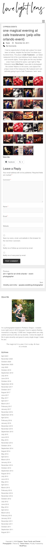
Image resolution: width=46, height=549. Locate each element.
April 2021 (4, 356)
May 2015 (4, 440)
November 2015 (7, 429)
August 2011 (5, 532)
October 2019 (6, 370)
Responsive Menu (43, 21)
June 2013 (5, 479)
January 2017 (6, 409)
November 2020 (7, 359)
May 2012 (4, 507)
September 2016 (7, 415)
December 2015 (7, 426)
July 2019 (4, 375)
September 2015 (7, 431)
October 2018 (6, 381)
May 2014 (4, 454)
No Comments (11, 46)
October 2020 (6, 361)
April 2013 (4, 485)
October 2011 (6, 527)
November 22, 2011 (22, 43)
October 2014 (6, 445)
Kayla (7, 43)
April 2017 (4, 401)
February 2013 (6, 490)
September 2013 (7, 471)
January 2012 (6, 518)
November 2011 (7, 524)
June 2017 (5, 395)
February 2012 (6, 515)
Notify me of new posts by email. (14, 255)
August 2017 (5, 392)
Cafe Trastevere (29, 55)
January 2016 (6, 423)
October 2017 (6, 389)
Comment (7, 180)
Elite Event (19, 64)
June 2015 (5, 437)
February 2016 (6, 420)
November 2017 (7, 387)
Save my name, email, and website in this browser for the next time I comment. (22, 239)
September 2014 (7, 448)
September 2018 (7, 384)
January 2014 (6, 462)
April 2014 (4, 457)
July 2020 (4, 367)
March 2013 (5, 487)
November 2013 (7, 465)
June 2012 (5, 504)
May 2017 (4, 398)
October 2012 (6, 499)
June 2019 (5, 378)
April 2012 (4, 510)
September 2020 (7, 364)
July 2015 (4, 434)
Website (6, 226)
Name (5, 206)
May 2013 (4, 482)
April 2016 (4, 417)
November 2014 (7, 443)
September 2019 (7, 373)
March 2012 (5, 513)
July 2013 (4, 476)
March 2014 (5, 459)
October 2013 (6, 468)
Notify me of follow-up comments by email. (18, 248)
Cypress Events (10, 27)
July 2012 (4, 501)
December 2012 (7, 493)
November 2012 (7, 496)
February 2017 (6, 406)
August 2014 (5, 451)
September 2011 (7, 529)
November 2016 (7, 412)
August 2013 (5, 473)
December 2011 (7, 521)
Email (5, 216)
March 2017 (5, 403)
